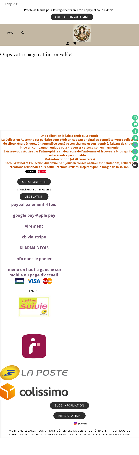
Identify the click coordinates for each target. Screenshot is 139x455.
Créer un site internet (74, 434)
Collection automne (72, 17)
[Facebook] (135, 131)
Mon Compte (45, 434)
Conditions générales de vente (62, 430)
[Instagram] (135, 138)
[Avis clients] (135, 145)
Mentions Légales (22, 430)
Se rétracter (98, 430)
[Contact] (135, 118)
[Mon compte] (135, 151)
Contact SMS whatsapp (112, 434)
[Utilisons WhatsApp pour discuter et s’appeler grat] (135, 165)
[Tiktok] (135, 158)
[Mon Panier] (135, 124)
